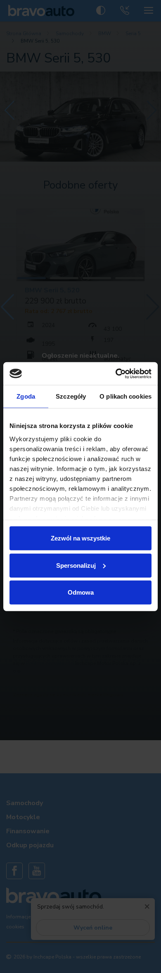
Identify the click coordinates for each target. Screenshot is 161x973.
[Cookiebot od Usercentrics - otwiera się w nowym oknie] (116, 373)
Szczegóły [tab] (71, 396)
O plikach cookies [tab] (125, 396)
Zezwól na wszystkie (80, 538)
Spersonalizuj (76, 565)
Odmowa (81, 592)
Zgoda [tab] (26, 396)
